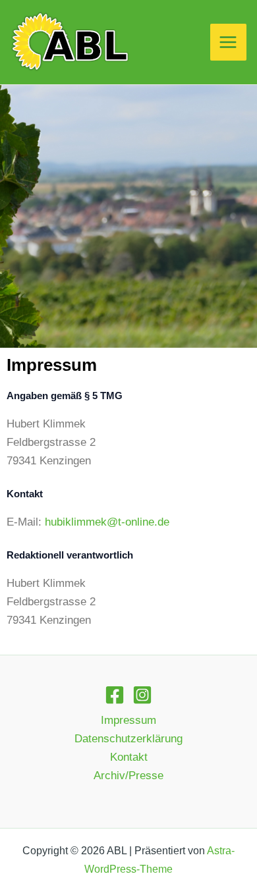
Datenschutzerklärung (128, 738)
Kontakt (129, 757)
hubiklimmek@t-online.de (107, 522)
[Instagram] (142, 695)
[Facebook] (115, 695)
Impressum (128, 720)
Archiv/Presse (128, 775)
